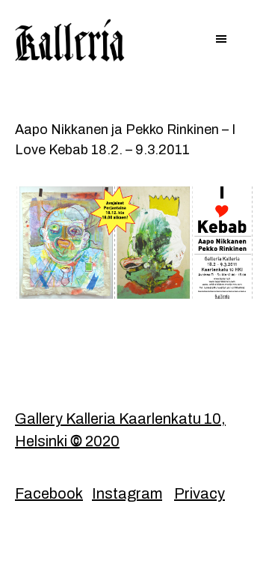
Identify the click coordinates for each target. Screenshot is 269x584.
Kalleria (74, 41)
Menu (134, 40)
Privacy (199, 493)
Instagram (127, 493)
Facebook (49, 493)
